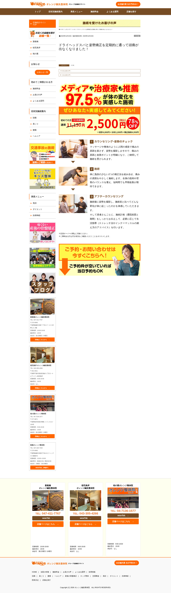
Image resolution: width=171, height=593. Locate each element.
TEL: (47, 513)
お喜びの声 (37, 95)
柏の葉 (35, 54)
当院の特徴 (45, 572)
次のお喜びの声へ (66, 75)
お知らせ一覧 (42, 72)
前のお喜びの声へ (66, 70)
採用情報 (92, 572)
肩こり (35, 124)
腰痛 (35, 130)
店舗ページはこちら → (48, 524)
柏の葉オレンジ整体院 (123, 485)
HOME (34, 572)
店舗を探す (46, 580)
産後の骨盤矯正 (71, 576)
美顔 (35, 203)
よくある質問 (38, 101)
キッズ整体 (84, 576)
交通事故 (95, 576)
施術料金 (36, 89)
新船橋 (35, 41)
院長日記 (35, 580)
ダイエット (37, 209)
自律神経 (36, 215)
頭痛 (35, 118)
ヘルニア (36, 136)
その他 (137, 36)
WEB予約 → (48, 518)
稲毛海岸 (36, 48)
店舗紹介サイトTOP (39, 23)
